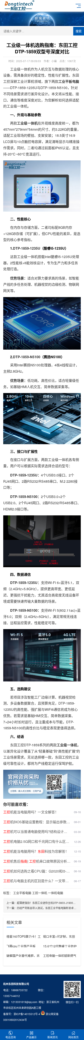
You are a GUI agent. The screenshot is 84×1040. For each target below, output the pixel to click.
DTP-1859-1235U (26, 248)
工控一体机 (39, 893)
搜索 (79, 31)
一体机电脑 (55, 893)
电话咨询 (10, 1037)
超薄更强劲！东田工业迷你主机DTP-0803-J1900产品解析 (50, 903)
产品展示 (31, 1037)
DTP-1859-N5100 (26, 356)
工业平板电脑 (22, 893)
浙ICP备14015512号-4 (27, 1014)
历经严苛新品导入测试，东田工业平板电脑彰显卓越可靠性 (50, 908)
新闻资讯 (52, 1037)
